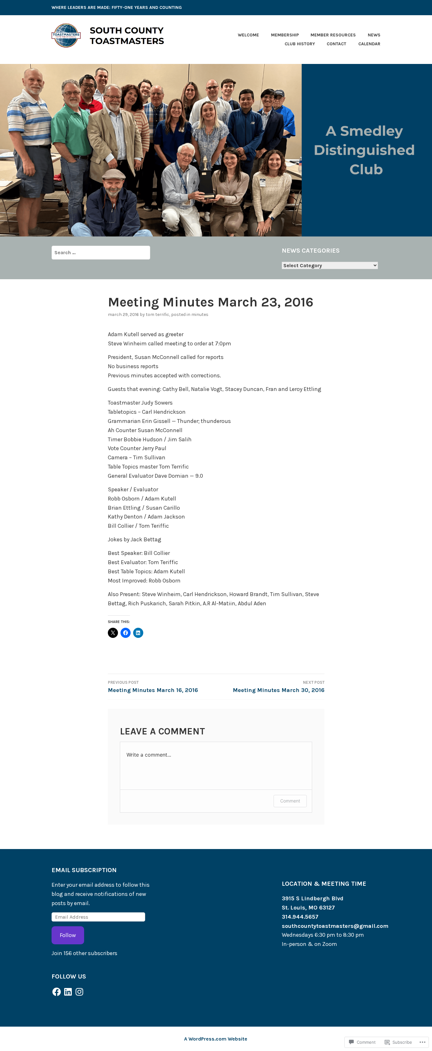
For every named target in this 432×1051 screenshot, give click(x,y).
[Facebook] (57, 992)
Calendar (369, 44)
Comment (290, 800)
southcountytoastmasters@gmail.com (335, 925)
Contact (336, 44)
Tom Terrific (157, 314)
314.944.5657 (300, 916)
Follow (68, 935)
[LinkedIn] (68, 992)
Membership (285, 35)
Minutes (199, 314)
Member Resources (333, 35)
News (374, 35)
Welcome (248, 35)
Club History (300, 44)
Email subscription (84, 870)
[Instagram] (79, 992)
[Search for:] (101, 252)
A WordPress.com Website (215, 1039)
